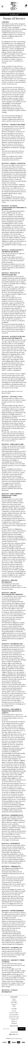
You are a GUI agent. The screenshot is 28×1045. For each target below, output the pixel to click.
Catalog (14, 1001)
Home (14, 999)
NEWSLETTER (14, 1026)
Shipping (14, 1023)
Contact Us (14, 1019)
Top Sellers (14, 1002)
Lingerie (14, 1004)
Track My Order (14, 1018)
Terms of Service (14, 1016)
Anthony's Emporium (16, 1038)
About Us (14, 1021)
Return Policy (14, 1014)
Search (14, 1011)
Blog (14, 1006)
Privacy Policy (14, 1012)
